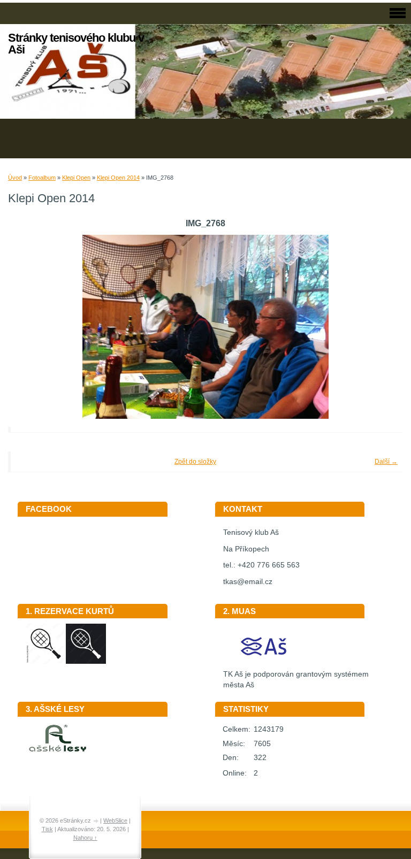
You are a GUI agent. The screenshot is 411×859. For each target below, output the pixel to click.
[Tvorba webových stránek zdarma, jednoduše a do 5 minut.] (96, 821)
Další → (386, 461)
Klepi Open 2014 (118, 177)
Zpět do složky (195, 461)
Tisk (47, 829)
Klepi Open (76, 177)
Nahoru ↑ (85, 837)
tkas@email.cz (247, 582)
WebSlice (115, 820)
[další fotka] (380, 327)
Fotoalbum (42, 177)
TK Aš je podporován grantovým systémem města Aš (296, 679)
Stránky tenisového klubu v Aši (76, 43)
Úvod (15, 177)
